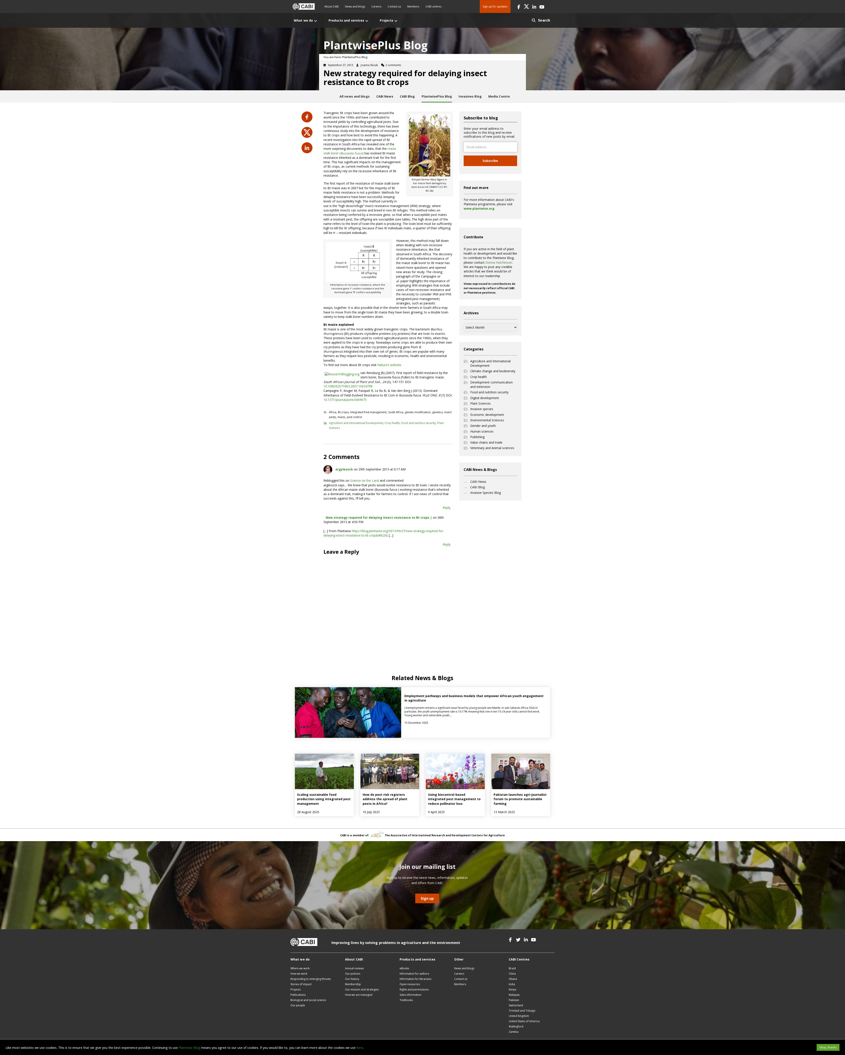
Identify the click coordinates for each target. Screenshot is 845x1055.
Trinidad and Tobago (522, 1010)
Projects (295, 989)
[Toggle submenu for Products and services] (366, 20)
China (512, 973)
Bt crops (343, 412)
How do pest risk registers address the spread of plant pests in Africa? (385, 799)
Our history (352, 979)
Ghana (513, 979)
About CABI (331, 6)
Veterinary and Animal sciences (492, 448)
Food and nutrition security (418, 423)
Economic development (487, 415)
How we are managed (358, 995)
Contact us (394, 6)
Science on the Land (364, 480)
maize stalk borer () (359, 150)
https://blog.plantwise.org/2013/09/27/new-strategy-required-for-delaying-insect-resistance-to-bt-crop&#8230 (383, 533)
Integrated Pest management (368, 412)
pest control (354, 417)
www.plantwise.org (479, 208)
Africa (332, 412)
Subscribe (490, 161)
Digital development (484, 398)
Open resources (410, 984)
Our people (297, 1005)
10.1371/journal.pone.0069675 (345, 400)
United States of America (524, 1021)
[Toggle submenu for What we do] (315, 20)
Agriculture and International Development (356, 423)
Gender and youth (483, 426)
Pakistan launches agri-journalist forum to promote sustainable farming (520, 799)
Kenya (512, 989)
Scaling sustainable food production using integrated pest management (324, 799)
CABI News (478, 481)
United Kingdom (519, 1016)
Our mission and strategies (362, 989)
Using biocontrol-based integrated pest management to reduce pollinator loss (454, 799)
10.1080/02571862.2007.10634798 (347, 386)
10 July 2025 (371, 812)
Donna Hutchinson (498, 262)
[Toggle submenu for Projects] (396, 20)
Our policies (352, 973)
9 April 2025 (436, 812)
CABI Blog (477, 487)
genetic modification (417, 412)
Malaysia (514, 995)
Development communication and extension (491, 384)
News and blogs (355, 6)
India (512, 984)
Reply (446, 507)
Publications (298, 995)
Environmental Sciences (487, 420)
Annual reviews (354, 968)
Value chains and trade (486, 442)
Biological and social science (308, 1000)
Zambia (513, 1032)
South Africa (395, 412)
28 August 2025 (308, 812)
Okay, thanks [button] (828, 1047)
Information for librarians (415, 979)
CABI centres (433, 6)
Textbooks (406, 1000)
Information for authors (414, 973)
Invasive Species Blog (485, 492)
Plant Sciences (480, 403)
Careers (376, 6)
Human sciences (482, 431)
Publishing (477, 437)
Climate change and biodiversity (492, 371)
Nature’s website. (389, 365)
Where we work (300, 968)
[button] (519, 6)
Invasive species (481, 409)
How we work (298, 973)
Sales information (410, 995)
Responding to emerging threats (310, 979)
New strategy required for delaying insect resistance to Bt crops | (379, 517)
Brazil (512, 968)
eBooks (404, 968)
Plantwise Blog (189, 1047)
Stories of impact (301, 984)
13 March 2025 (504, 812)
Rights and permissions (414, 989)
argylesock (344, 469)
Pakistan (514, 1000)
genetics (437, 412)
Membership (353, 984)
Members (413, 6)
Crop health (392, 423)
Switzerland (516, 1005)
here (359, 1047)
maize (341, 417)
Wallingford (516, 1026)
